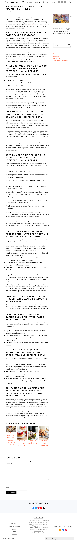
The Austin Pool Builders (38, 532)
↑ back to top (38, 517)
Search (72, 16)
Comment (9, 463)
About (14, 529)
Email (8, 487)
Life (53, 2)
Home (55, 54)
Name (8, 482)
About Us (22, 2)
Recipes (37, 2)
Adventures (46, 2)
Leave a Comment (11, 12)
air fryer (31, 24)
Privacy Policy (14, 527)
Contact (29, 2)
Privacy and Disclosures (60, 60)
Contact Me (57, 58)
